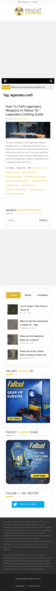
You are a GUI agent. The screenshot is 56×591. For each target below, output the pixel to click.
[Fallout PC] (28, 422)
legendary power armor (16, 189)
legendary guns (12, 185)
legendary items (29, 185)
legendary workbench (15, 194)
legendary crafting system (17, 181)
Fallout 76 (21, 168)
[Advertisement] (28, 49)
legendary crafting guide (35, 177)
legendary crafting (14, 177)
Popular (13, 295)
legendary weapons (37, 189)
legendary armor (38, 168)
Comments (42, 295)
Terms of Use (35, 586)
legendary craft (29, 172)
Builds (11, 168)
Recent (28, 295)
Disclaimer (19, 586)
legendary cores (13, 172)
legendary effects (39, 181)
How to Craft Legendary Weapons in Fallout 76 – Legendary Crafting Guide (24, 110)
